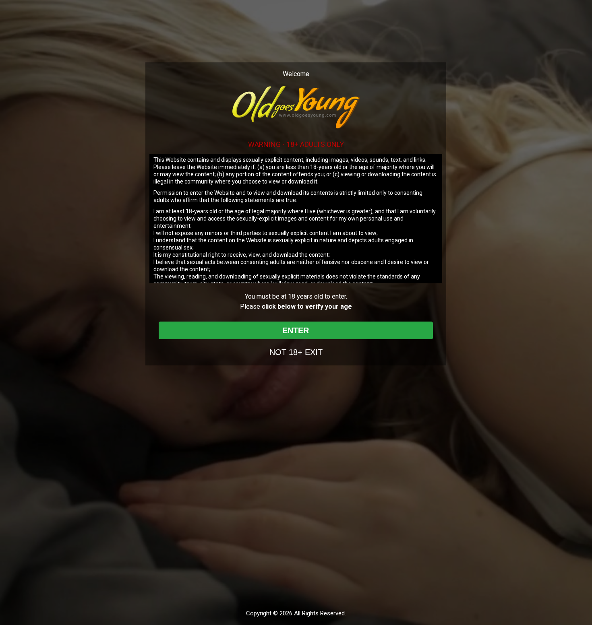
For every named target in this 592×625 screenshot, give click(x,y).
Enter (295, 330)
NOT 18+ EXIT (296, 352)
